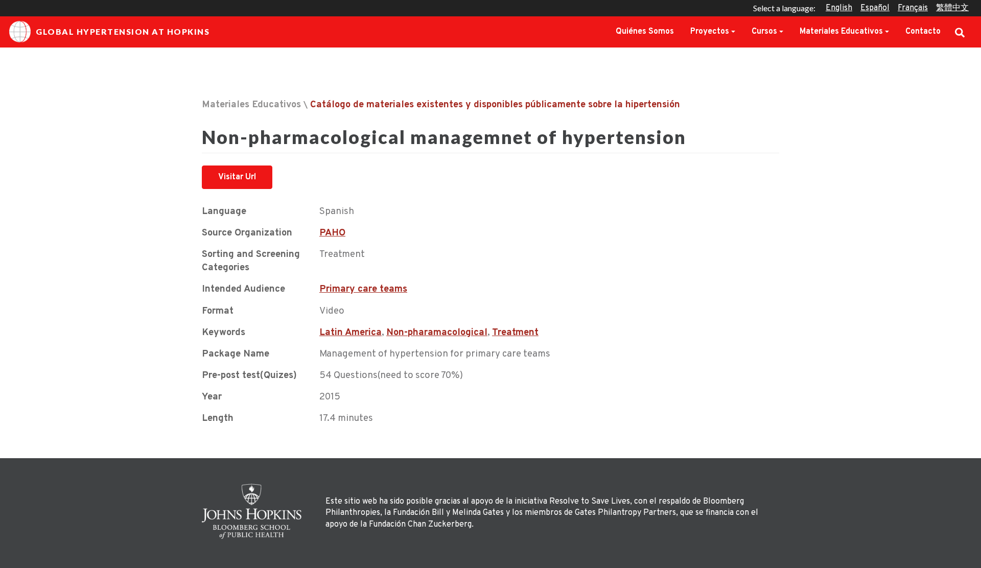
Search (960, 31)
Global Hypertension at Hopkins (122, 31)
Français (913, 8)
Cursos (764, 32)
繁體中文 (952, 8)
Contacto (923, 32)
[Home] (254, 511)
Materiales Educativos (841, 32)
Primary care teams (363, 289)
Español (875, 8)
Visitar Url (237, 177)
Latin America (350, 333)
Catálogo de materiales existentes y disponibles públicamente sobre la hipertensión (495, 105)
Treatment (515, 333)
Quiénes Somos (645, 32)
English (839, 8)
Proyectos (709, 32)
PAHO (332, 233)
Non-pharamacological (436, 333)
